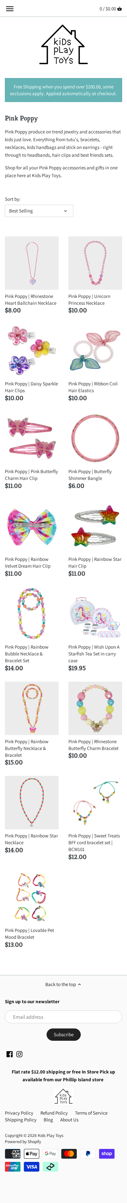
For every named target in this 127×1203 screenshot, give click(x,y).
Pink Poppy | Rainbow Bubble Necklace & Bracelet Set (27, 654)
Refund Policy (54, 1113)
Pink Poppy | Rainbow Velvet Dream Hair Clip (27, 562)
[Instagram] (19, 1053)
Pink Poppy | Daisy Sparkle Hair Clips (31, 386)
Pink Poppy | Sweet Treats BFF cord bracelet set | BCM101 (94, 842)
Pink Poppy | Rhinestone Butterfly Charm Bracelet (93, 744)
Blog (48, 1120)
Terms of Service (91, 1113)
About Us (69, 1120)
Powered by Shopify (23, 1141)
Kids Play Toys (51, 1135)
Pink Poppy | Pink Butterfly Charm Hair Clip (31, 474)
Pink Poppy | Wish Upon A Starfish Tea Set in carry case (94, 654)
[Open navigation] (10, 9)
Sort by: (13, 199)
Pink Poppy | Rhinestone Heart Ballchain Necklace (30, 299)
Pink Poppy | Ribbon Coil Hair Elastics (93, 386)
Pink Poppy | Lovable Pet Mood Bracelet (29, 933)
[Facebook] (10, 1053)
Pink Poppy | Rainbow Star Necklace (31, 839)
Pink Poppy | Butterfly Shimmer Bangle (90, 474)
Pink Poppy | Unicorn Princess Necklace (89, 299)
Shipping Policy (20, 1120)
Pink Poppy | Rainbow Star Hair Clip (94, 562)
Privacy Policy (19, 1113)
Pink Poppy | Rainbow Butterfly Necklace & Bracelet (27, 748)
